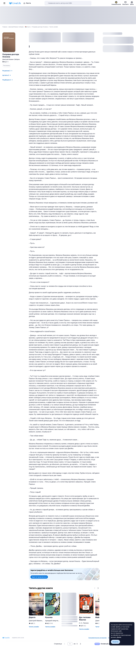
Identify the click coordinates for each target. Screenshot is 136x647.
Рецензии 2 (6, 71)
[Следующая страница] (80, 643)
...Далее (118, 637)
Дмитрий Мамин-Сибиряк (11, 59)
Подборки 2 (6, 80)
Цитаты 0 (5, 75)
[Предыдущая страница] (64, 643)
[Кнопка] (94, 588)
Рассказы (6, 65)
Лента (28, 3)
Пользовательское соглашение (97, 638)
